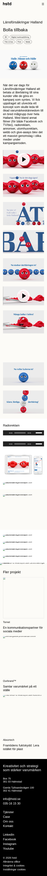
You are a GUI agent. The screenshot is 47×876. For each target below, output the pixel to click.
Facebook (9, 839)
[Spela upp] (6, 433)
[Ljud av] (33, 433)
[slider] (39, 432)
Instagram (9, 844)
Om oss (8, 821)
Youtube (8, 848)
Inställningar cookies (14, 869)
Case (6, 816)
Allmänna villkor (11, 861)
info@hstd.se (11, 799)
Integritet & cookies (13, 865)
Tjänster (8, 812)
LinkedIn (8, 834)
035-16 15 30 (11, 803)
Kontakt (8, 826)
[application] (23, 432)
